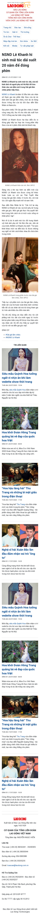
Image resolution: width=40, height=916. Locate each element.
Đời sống (27, 27)
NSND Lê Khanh (8, 94)
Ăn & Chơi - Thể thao (11, 37)
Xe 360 (34, 41)
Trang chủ (7, 27)
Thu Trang (21, 504)
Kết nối (6, 46)
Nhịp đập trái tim (10, 41)
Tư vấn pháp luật (27, 46)
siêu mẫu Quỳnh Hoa (17, 390)
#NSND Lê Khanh (13, 337)
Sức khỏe (24, 41)
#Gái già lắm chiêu (13, 335)
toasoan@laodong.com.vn (17, 865)
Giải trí (14, 32)
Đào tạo (17, 27)
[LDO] (20, 360)
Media (14, 46)
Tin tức (6, 32)
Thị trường (24, 32)
